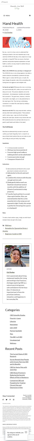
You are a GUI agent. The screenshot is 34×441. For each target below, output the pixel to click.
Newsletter (14, 324)
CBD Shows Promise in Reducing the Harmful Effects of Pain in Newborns (19, 375)
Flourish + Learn (15, 318)
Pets (11, 334)
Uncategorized (15, 340)
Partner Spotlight (16, 331)
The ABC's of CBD (16, 337)
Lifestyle (13, 321)
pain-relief (13, 328)
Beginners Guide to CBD (13, 234)
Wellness (8, 225)
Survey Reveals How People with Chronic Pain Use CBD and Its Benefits (19, 362)
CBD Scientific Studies (17, 315)
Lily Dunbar (11, 272)
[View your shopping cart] (29, 15)
